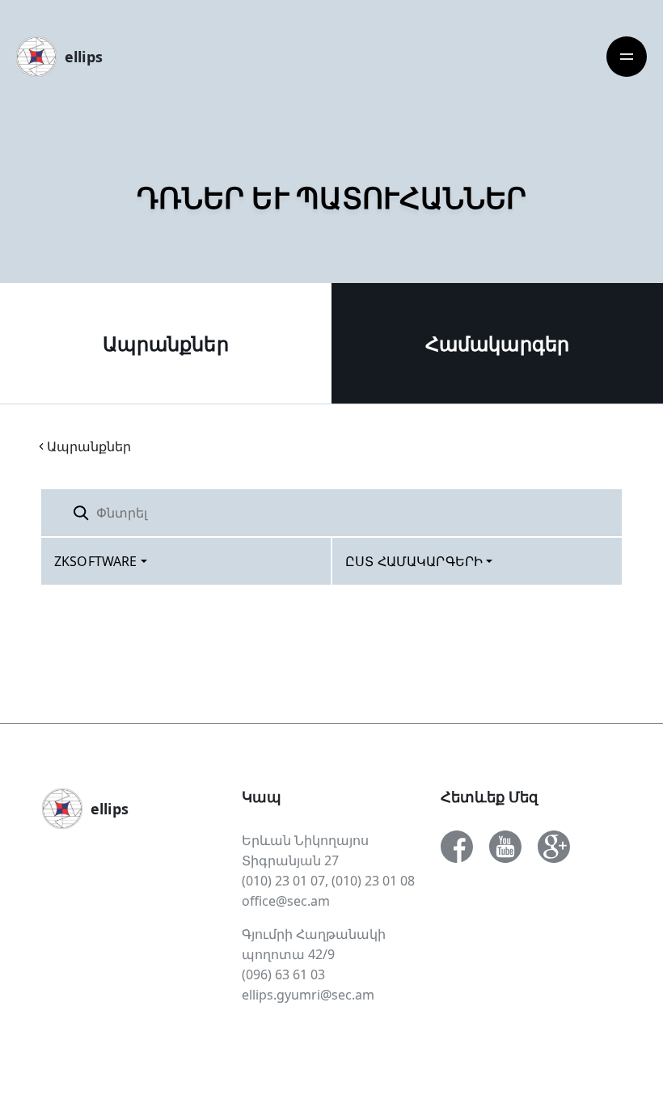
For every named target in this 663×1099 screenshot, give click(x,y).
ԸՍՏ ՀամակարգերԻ (414, 561)
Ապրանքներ (165, 343)
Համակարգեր (497, 343)
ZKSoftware (95, 561)
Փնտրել (581, 512)
